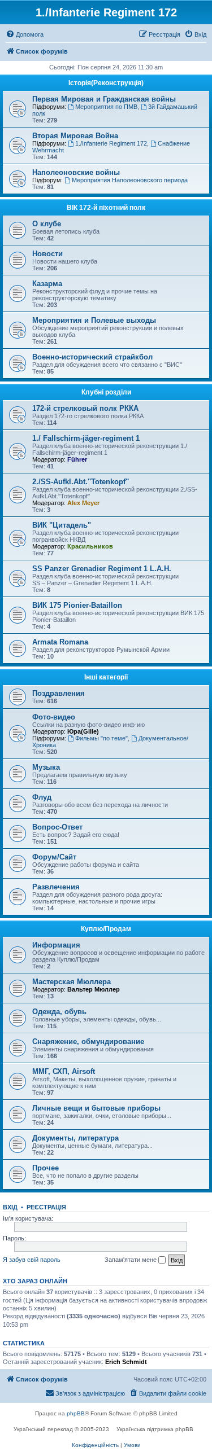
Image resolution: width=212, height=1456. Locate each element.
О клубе (46, 224)
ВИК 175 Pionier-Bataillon (77, 605)
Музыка (46, 767)
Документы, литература (75, 1138)
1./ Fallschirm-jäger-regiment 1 (86, 438)
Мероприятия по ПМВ (106, 106)
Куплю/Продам (106, 929)
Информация (56, 945)
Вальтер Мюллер (93, 989)
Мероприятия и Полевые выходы (94, 320)
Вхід (10, 1207)
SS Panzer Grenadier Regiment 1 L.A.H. (101, 568)
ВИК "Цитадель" (61, 525)
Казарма (47, 283)
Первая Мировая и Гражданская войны (104, 99)
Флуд (41, 797)
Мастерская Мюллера (71, 981)
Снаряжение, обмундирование (88, 1041)
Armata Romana (60, 642)
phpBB (76, 1413)
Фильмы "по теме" (101, 738)
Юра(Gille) (83, 731)
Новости (47, 253)
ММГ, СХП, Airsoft (63, 1071)
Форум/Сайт (54, 857)
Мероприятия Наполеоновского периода (130, 180)
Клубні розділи (106, 392)
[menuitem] (25, 34)
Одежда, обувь (59, 1011)
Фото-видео (53, 717)
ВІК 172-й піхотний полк (106, 208)
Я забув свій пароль (31, 1259)
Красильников (90, 546)
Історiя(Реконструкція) (106, 83)
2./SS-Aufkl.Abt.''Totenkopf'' (80, 481)
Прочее (45, 1168)
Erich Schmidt (126, 1361)
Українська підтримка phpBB (154, 1429)
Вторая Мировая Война (75, 135)
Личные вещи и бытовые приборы (96, 1108)
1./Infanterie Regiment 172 (111, 143)
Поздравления (58, 693)
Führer (77, 459)
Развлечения (56, 887)
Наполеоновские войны (76, 172)
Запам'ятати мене (131, 1259)
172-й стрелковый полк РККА (85, 408)
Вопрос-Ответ (57, 827)
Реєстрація (46, 1207)
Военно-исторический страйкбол (92, 357)
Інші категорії (106, 677)
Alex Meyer (83, 502)
